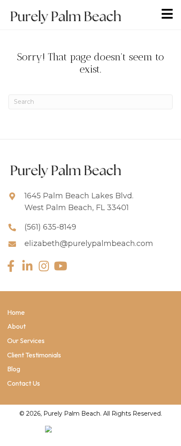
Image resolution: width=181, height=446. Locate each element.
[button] (11, 266)
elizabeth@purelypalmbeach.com (88, 243)
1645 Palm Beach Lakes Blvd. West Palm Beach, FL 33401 (78, 202)
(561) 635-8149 (50, 227)
